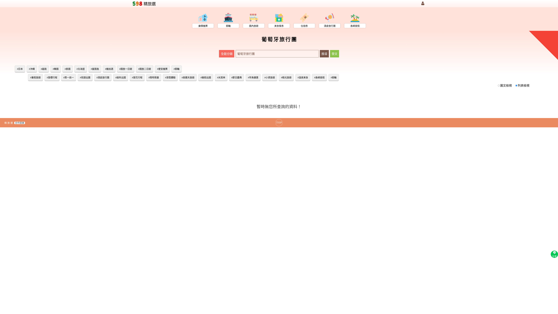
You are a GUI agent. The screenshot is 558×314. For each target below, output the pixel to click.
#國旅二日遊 (144, 69)
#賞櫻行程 (52, 77)
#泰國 (67, 69)
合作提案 (19, 123)
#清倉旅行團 (102, 77)
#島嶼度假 (319, 77)
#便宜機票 (162, 69)
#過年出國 (120, 77)
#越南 (44, 69)
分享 (554, 256)
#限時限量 (154, 77)
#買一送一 (68, 77)
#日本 (20, 69)
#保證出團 (85, 77)
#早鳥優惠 (253, 77)
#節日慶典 (236, 77)
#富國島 (95, 69)
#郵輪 (176, 69)
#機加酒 (109, 69)
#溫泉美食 (303, 77)
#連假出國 (206, 77)
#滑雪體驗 (170, 77)
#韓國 (56, 69)
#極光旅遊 (286, 77)
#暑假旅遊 (35, 77)
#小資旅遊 (269, 77)
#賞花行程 (137, 77)
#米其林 (221, 77)
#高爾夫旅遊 (188, 77)
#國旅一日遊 (125, 69)
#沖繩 (32, 69)
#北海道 (81, 69)
